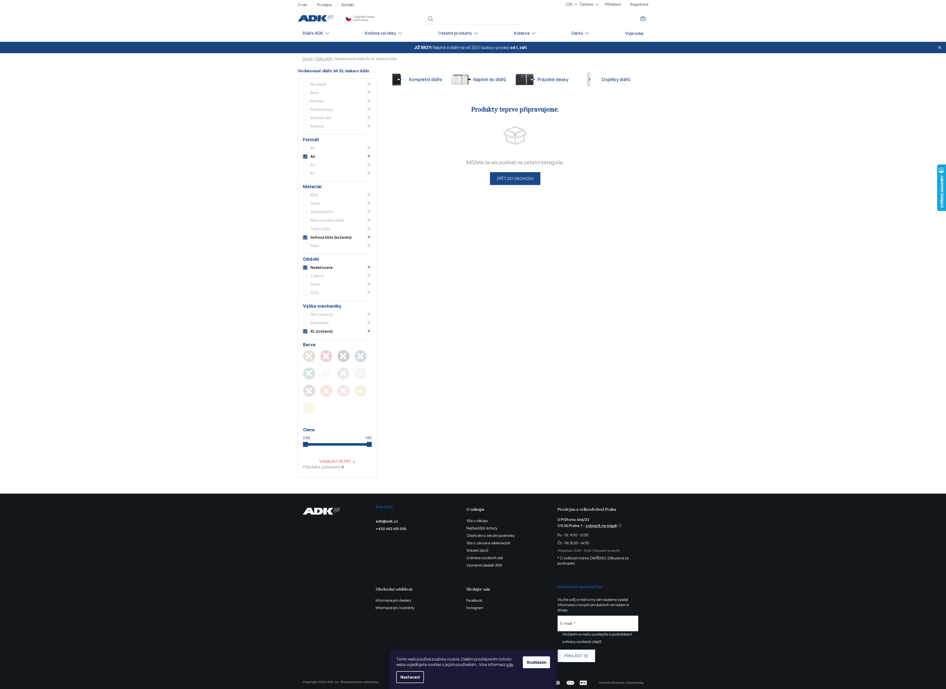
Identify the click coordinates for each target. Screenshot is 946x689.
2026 (340, 293)
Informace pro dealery (393, 600)
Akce (340, 93)
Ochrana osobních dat (484, 557)
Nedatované (340, 267)
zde (509, 664)
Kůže (340, 195)
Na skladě (340, 84)
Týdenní (340, 276)
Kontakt (348, 5)
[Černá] (343, 356)
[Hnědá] (309, 356)
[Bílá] (326, 373)
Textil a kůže (340, 229)
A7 (340, 173)
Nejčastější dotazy (481, 528)
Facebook (474, 600)
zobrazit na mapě (601, 525)
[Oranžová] (326, 391)
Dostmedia (635, 683)
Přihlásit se (576, 655)
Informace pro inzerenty (395, 607)
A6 (340, 156)
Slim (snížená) (340, 314)
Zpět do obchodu (515, 178)
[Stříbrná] (360, 373)
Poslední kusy (340, 109)
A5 (340, 148)
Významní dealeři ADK (484, 565)
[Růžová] (343, 391)
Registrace (639, 4)
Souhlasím (536, 662)
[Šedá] (343, 373)
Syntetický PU (340, 212)
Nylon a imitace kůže (340, 220)
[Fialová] (309, 391)
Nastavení (410, 677)
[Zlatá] (360, 391)
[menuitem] (316, 33)
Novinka (340, 101)
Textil (340, 203)
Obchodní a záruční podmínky (490, 535)
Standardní (340, 323)
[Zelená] (309, 373)
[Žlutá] (309, 408)
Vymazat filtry (335, 461)
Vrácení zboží (477, 550)
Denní (340, 284)
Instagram (474, 607)
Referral (340, 126)
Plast (340, 246)
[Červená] (326, 356)
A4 (340, 165)
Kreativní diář (340, 118)
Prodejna (324, 5)
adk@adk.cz (387, 521)
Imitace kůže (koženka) (340, 237)
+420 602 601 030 (391, 528)
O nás (302, 5)
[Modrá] (360, 356)
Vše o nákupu (477, 520)
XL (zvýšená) (340, 331)
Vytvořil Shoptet (611, 683)
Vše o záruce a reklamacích (488, 543)
